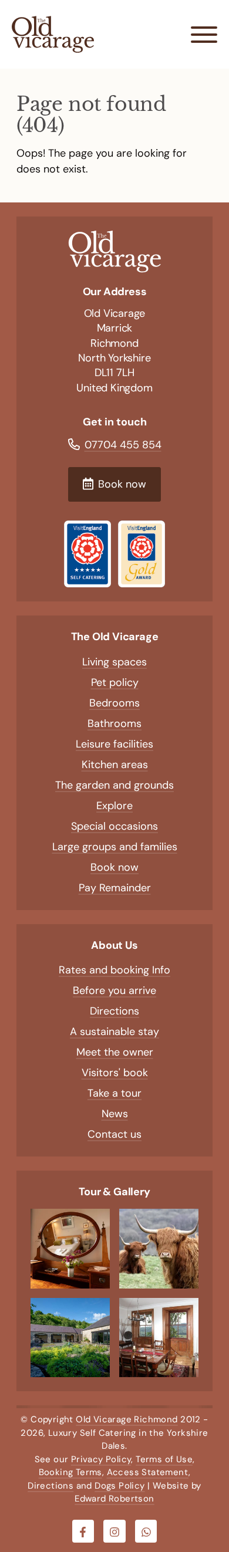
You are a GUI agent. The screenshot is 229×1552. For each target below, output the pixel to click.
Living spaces (114, 662)
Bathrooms (114, 723)
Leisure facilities (114, 744)
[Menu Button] (204, 34)
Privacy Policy (101, 1459)
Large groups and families (114, 847)
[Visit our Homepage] (53, 34)
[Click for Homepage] (114, 252)
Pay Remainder (115, 888)
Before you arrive (114, 990)
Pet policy (115, 682)
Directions (114, 1011)
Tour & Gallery (114, 1192)
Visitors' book (115, 1073)
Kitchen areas (115, 765)
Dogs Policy (119, 1486)
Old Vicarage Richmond (126, 1419)
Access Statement (147, 1472)
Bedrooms (114, 703)
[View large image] (70, 1248)
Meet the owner (114, 1052)
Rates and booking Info (114, 970)
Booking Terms (70, 1472)
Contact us (114, 1134)
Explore (114, 806)
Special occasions (114, 826)
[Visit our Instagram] (114, 1531)
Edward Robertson (114, 1498)
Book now (114, 867)
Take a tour (114, 1093)
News (115, 1114)
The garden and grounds (114, 785)
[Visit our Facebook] (83, 1531)
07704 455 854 (123, 445)
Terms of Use (164, 1459)
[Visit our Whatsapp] (146, 1531)
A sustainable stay (114, 1031)
